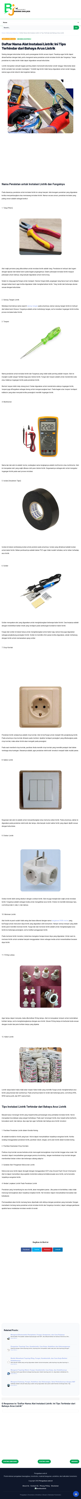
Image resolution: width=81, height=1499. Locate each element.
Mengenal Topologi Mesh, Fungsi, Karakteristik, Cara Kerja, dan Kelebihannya (39, 1370)
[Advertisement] (40, 152)
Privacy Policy (45, 1486)
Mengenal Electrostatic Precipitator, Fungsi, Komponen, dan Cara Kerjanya (38, 1334)
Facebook (26, 1249)
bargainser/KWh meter (59, 921)
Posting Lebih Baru (10, 1461)
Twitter (36, 1249)
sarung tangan (32, 306)
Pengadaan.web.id (46, 1481)
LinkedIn (58, 1249)
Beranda (75, 1461)
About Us (25, 1486)
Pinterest (47, 1249)
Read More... (14, 1338)
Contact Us (34, 1486)
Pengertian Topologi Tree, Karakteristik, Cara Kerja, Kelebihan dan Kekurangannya (40, 1346)
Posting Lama (44, 1461)
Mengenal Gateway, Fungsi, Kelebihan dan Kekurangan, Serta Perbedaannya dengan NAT (43, 1382)
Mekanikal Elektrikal (24, 39)
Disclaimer (55, 1486)
